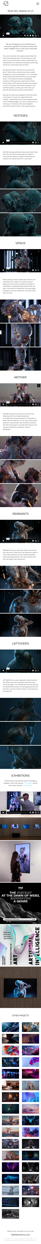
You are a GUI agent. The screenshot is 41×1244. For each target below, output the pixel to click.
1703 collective (28, 783)
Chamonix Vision (27, 785)
